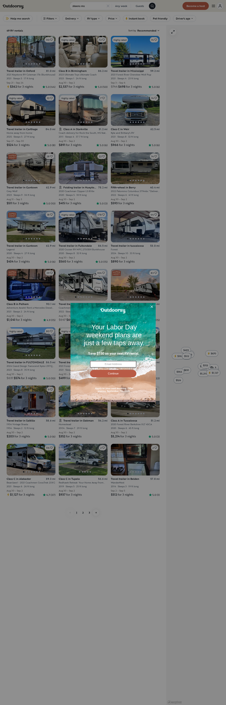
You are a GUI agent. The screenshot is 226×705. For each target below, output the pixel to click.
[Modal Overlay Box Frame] (113, 352)
